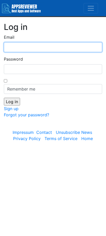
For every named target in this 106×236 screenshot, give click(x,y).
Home (87, 138)
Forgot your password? (26, 114)
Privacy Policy (27, 138)
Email (9, 37)
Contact (44, 132)
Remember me (21, 89)
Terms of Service (61, 138)
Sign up (11, 108)
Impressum (23, 132)
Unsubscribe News (74, 132)
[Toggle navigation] (91, 8)
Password (13, 59)
